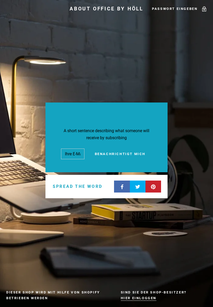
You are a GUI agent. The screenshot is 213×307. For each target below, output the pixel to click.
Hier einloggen (138, 298)
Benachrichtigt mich (120, 154)
